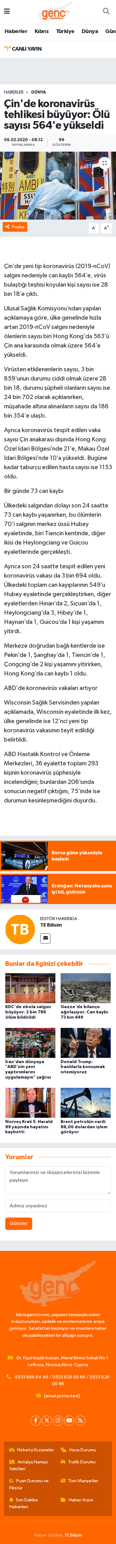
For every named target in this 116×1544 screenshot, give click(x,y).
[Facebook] (36, 1421)
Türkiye (65, 31)
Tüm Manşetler (83, 1481)
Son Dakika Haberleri (23, 1503)
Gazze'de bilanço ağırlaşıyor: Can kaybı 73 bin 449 (84, 1012)
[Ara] (106, 12)
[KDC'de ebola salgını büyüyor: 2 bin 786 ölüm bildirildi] (30, 988)
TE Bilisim (51, 925)
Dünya (90, 31)
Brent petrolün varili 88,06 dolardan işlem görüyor (84, 1127)
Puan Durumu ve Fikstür (29, 1484)
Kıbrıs (42, 31)
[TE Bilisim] (20, 929)
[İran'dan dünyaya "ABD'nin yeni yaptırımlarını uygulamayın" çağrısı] (30, 1042)
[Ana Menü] (7, 12)
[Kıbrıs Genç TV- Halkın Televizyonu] (55, 11)
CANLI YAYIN (26, 49)
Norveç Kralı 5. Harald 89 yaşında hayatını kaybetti (29, 1127)
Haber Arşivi (81, 1500)
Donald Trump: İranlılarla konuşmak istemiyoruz (83, 1067)
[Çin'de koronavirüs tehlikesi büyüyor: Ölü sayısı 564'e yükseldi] (58, 186)
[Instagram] (58, 1421)
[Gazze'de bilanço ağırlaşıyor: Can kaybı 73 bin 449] (86, 988)
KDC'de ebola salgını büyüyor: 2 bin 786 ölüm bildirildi (28, 1012)
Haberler (16, 31)
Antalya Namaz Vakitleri (28, 1465)
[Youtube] (69, 1421)
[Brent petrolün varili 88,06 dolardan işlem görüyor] (86, 1102)
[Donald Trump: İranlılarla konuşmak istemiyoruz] (86, 1042)
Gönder (19, 1223)
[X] (47, 1421)
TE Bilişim (73, 1535)
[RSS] (80, 1421)
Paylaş (18, 227)
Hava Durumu (82, 1450)
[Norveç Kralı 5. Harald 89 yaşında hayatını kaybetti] (30, 1102)
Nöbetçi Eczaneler (35, 1450)
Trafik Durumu (82, 1462)
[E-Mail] (45, 938)
